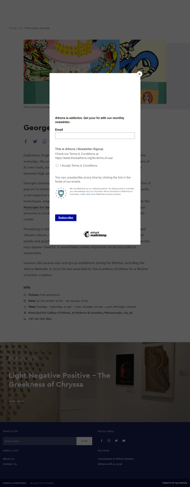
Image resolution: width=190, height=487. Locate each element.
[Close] (139, 74)
